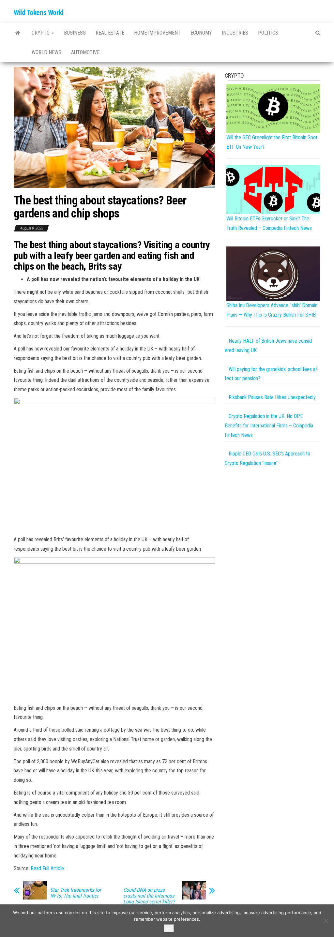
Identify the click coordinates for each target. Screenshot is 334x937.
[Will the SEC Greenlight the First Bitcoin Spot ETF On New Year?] (273, 108)
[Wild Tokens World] (18, 33)
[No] (326, 920)
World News (46, 52)
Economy (201, 33)
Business (75, 33)
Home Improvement (157, 33)
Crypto (41, 33)
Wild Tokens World (39, 12)
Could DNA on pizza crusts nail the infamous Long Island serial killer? (149, 896)
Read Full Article (47, 868)
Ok (169, 928)
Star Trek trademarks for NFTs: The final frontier (75, 893)
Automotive (85, 52)
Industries (235, 33)
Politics (268, 33)
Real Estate (110, 33)
